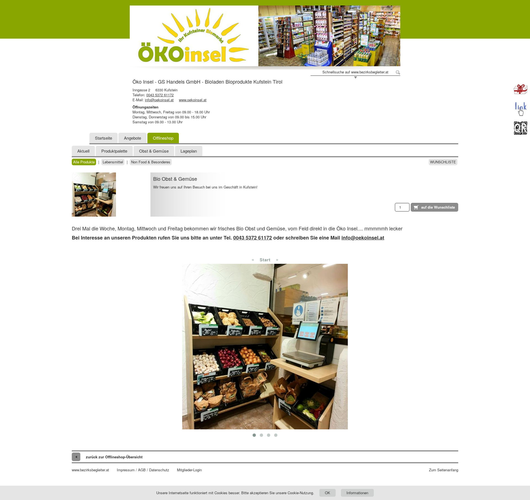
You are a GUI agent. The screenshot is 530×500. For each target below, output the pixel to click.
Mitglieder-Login (189, 469)
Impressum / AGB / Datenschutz (143, 469)
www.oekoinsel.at (192, 99)
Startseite (103, 138)
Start (265, 260)
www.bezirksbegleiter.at (90, 469)
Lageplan (189, 151)
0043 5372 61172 (160, 94)
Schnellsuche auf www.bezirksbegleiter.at (355, 72)
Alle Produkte (84, 161)
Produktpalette (114, 151)
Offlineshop (163, 138)
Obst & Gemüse (154, 151)
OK (327, 492)
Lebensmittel (113, 161)
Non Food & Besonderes (150, 161)
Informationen (357, 492)
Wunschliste (443, 161)
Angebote (132, 138)
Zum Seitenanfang (443, 469)
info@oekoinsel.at (159, 99)
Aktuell (83, 151)
